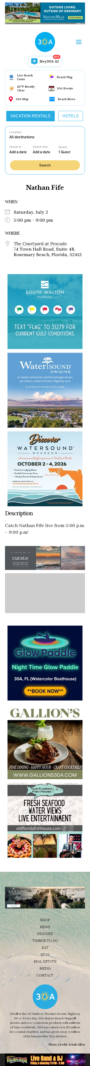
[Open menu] (78, 42)
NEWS (45, 927)
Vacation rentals (30, 116)
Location (15, 132)
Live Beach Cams (25, 77)
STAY (45, 955)
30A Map (22, 99)
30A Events (65, 88)
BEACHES (45, 934)
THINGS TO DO (45, 941)
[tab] (30, 116)
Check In (15, 147)
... (21, 152)
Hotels (70, 116)
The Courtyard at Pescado (40, 243)
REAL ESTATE (45, 961)
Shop (45, 920)
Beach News (66, 99)
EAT (45, 948)
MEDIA (45, 968)
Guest (62, 147)
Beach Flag (64, 77)
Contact (45, 975)
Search (45, 165)
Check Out (40, 147)
